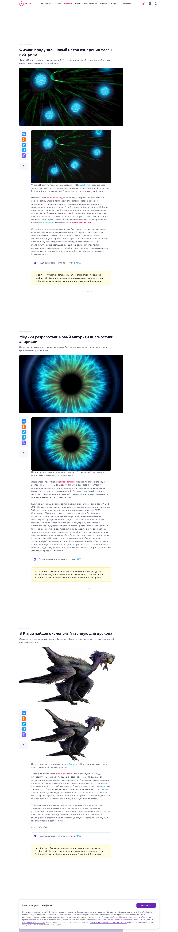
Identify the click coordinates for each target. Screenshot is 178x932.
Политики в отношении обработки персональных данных (129, 919)
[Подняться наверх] (23, 166)
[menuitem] (58, 3)
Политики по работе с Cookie (33, 922)
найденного (72, 764)
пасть (104, 789)
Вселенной (48, 222)
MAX (78, 262)
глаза (84, 491)
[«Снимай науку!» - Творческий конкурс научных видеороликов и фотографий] (143, 3)
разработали (84, 184)
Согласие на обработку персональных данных (108, 922)
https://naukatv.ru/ (145, 912)
